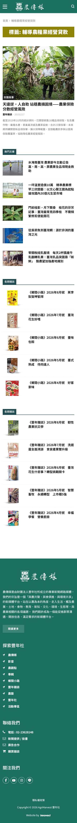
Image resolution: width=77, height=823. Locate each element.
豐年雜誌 (7, 114)
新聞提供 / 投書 (18, 738)
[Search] (72, 6)
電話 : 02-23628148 (20, 732)
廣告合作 (14, 745)
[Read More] (38, 73)
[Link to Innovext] (45, 815)
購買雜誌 (14, 751)
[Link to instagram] (21, 780)
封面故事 (9, 97)
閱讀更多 (13, 628)
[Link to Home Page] (39, 6)
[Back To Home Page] (38, 576)
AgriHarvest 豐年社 (49, 807)
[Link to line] (29, 780)
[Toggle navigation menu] (6, 6)
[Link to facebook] (6, 780)
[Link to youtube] (14, 780)
